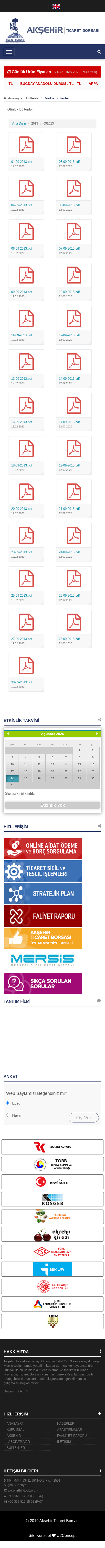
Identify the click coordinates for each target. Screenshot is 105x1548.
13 (52, 764)
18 (25, 771)
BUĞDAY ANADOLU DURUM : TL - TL (47, 84)
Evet (16, 1103)
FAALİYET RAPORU (72, 1435)
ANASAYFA (15, 1423)
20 (52, 771)
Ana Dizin (19, 123)
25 (25, 778)
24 (12, 778)
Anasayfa (15, 98)
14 (65, 764)
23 (92, 771)
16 (92, 764)
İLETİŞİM (64, 1442)
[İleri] (97, 733)
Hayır (16, 1115)
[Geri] (8, 733)
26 (39, 778)
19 (39, 771)
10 (12, 764)
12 (39, 764)
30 (92, 778)
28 (65, 778)
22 (79, 771)
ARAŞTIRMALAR (69, 1429)
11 (25, 764)
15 (79, 764)
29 (79, 778)
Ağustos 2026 (52, 734)
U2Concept (66, 1535)
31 (12, 785)
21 (65, 771)
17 (12, 771)
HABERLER (65, 1423)
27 (52, 778)
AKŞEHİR (14, 1435)
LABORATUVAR (18, 1442)
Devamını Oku (14, 1391)
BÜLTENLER (16, 1448)
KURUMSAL (15, 1429)
